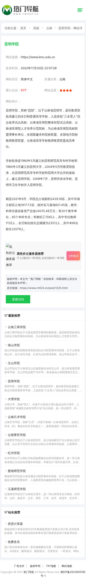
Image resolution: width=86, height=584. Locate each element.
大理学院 (14, 399)
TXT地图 (51, 566)
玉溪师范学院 (17, 489)
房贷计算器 (15, 524)
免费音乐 (14, 542)
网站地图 (67, 566)
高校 (36, 28)
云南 (49, 28)
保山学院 (14, 345)
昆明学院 (14, 381)
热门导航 (29, 572)
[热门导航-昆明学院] (21, 15)
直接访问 (18, 299)
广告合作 (19, 566)
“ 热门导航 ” (36, 278)
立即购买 (73, 255)
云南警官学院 (17, 435)
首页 (23, 28)
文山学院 (14, 363)
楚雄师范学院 (17, 471)
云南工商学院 (17, 327)
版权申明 (35, 566)
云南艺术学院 (17, 417)
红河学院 (14, 453)
